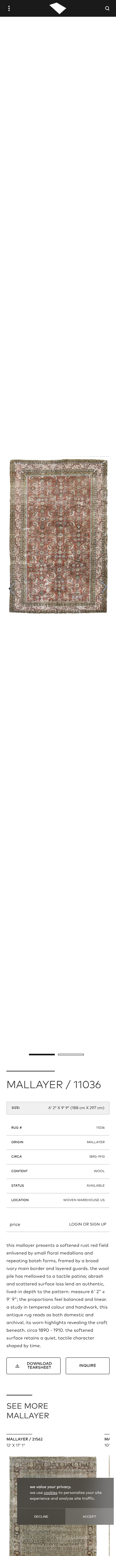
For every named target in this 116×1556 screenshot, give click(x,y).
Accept (89, 1516)
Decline (41, 1516)
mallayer (96, 1142)
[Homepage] (57, 8)
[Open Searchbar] (107, 8)
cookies (50, 1493)
